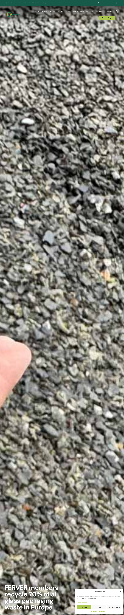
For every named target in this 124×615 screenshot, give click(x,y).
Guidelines (108, 11)
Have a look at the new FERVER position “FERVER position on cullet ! (16, 610)
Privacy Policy (94, 611)
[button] (120, 591)
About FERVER (66, 11)
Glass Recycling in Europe (50, 11)
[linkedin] (117, 3)
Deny (99, 607)
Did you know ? (78, 11)
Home (37, 11)
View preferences (114, 607)
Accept (84, 607)
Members (89, 11)
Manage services (82, 602)
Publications (99, 11)
